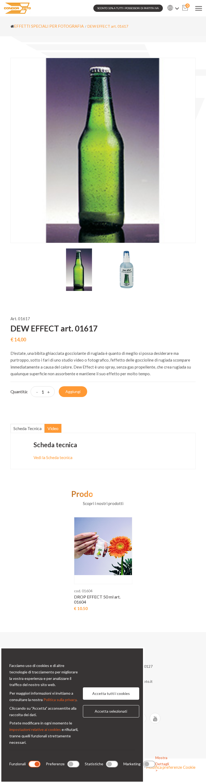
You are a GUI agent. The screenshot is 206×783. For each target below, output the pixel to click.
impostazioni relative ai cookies (35, 729)
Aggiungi (72, 391)
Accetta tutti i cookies (111, 693)
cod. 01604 (83, 591)
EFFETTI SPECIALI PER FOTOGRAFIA (49, 26)
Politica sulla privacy (59, 699)
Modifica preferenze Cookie (171, 767)
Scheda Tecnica (27, 428)
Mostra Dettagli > (162, 764)
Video (52, 428)
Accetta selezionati (111, 711)
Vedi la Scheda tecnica (53, 457)
